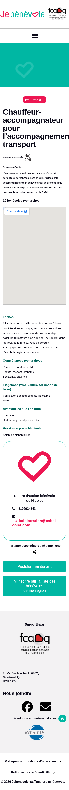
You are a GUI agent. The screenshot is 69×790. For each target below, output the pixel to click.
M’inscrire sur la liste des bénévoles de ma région (35, 586)
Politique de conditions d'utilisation (30, 761)
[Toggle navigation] (34, 36)
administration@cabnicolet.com (34, 523)
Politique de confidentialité (30, 772)
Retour (36, 100)
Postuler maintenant (34, 566)
